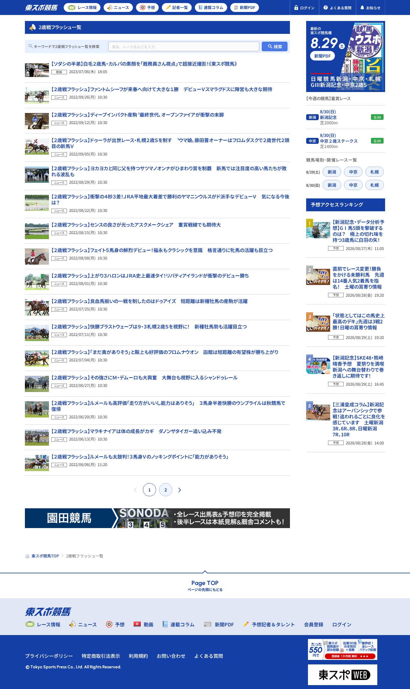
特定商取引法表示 (101, 655)
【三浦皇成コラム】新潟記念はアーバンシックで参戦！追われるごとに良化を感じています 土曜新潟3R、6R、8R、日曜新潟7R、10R (359, 419)
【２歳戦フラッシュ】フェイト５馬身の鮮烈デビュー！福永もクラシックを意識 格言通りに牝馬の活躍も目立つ (162, 250)
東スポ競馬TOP (45, 556)
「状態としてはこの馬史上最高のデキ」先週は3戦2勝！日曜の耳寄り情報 (359, 321)
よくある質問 (208, 655)
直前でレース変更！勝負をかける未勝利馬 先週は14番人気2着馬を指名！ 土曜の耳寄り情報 (358, 277)
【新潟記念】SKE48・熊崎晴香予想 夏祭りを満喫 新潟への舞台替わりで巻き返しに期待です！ (361, 366)
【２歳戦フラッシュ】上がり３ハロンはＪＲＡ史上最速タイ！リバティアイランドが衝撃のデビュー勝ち (150, 275)
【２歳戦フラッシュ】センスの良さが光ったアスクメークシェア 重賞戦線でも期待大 (136, 224)
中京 (353, 172)
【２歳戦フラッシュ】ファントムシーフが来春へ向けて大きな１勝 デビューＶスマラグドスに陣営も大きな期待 (161, 89)
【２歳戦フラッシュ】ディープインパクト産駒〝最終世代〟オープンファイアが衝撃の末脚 (137, 114)
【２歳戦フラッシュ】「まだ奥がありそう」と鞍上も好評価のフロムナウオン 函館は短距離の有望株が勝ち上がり (164, 351)
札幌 (374, 172)
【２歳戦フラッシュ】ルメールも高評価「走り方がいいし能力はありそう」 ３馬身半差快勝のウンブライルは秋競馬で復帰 (168, 405)
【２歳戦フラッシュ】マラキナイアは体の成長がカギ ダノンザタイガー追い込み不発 (136, 431)
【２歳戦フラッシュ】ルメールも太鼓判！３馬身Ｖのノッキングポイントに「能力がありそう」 (139, 456)
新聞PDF (322, 56)
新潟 (332, 172)
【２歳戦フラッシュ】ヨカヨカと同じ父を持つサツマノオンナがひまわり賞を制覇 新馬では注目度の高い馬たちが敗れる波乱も (169, 171)
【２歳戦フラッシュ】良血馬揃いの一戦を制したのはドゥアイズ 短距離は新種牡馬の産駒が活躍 (149, 300)
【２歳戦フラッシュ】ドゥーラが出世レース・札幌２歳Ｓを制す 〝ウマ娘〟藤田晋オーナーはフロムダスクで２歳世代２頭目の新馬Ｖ (170, 143)
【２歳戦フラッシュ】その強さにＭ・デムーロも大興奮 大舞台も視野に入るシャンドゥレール (144, 377)
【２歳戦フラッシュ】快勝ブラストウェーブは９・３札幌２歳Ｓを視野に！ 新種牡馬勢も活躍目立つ (149, 326)
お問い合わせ (171, 655)
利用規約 (138, 655)
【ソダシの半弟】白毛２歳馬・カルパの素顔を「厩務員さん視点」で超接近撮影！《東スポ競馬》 (144, 63)
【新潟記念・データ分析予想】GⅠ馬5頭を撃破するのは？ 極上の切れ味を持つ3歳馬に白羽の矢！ (358, 230)
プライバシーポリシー (49, 655)
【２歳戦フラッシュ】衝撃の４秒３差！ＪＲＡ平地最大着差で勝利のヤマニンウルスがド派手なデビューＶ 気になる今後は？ (170, 199)
